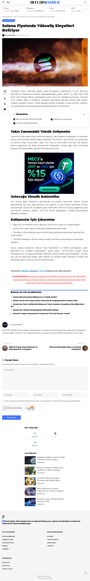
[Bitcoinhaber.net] (45, 2)
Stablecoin (40, 462)
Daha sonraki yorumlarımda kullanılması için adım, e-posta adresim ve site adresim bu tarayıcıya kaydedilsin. (43, 401)
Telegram (25, 271)
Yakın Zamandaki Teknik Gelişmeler (28, 119)
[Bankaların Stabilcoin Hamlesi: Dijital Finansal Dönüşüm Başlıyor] (30, 460)
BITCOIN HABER (10, 35)
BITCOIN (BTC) (41, 473)
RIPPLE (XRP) (40, 483)
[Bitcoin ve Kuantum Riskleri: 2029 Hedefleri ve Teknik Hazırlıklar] (30, 471)
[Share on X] (4, 103)
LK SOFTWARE (48, 578)
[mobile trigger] (4, 2)
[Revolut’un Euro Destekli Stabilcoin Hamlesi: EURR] (30, 502)
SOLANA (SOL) (9, 20)
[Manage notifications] (85, 572)
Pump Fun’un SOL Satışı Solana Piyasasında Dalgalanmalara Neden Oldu (45, 301)
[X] (55, 435)
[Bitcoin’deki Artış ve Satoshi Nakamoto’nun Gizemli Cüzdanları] (30, 491)
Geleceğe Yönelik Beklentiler (27, 123)
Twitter (42, 271)
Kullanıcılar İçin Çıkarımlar (62, 119)
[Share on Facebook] (4, 98)
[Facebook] (35, 435)
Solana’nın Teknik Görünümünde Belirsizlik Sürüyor (36, 310)
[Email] (4, 109)
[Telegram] (35, 444)
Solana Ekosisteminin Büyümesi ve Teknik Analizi (35, 297)
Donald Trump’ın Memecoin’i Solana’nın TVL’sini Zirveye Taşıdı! (41, 314)
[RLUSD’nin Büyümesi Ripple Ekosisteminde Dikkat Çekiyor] (30, 481)
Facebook (34, 271)
